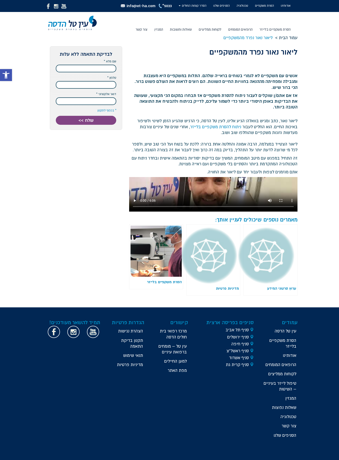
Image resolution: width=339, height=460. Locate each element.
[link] (6, 75)
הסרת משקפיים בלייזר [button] (275, 29)
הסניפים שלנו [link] (221, 5)
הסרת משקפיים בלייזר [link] (282, 343)
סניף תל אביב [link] (237, 329)
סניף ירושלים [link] (238, 337)
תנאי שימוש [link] (133, 355)
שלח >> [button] (86, 120)
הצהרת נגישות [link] (130, 331)
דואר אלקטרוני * (106, 94)
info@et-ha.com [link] (141, 5)
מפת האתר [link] (177, 370)
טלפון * (111, 77)
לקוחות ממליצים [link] (210, 29)
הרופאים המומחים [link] (240, 29)
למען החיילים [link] (175, 361)
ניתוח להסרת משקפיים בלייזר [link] (215, 126)
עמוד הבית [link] (288, 37)
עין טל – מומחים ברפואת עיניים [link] (172, 349)
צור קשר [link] (141, 29)
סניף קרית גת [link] (237, 364)
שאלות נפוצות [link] (284, 407)
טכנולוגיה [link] (242, 5)
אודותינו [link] (286, 5)
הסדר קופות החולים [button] (193, 5)
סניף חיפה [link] (240, 343)
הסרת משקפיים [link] (264, 5)
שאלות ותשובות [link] (181, 29)
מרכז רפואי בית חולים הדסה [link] (173, 334)
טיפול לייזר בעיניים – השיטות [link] (280, 386)
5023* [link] (167, 5)
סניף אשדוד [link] (239, 357)
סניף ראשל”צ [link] (237, 350)
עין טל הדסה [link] (285, 331)
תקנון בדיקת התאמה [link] (132, 343)
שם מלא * (110, 61)
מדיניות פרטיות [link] (130, 364)
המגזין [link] (158, 29)
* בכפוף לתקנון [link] (107, 110)
